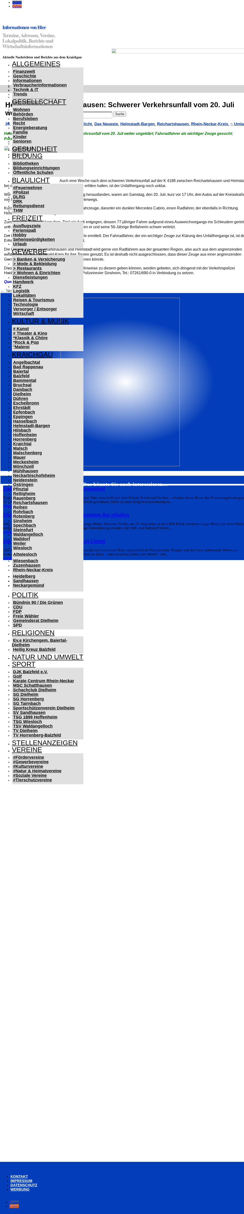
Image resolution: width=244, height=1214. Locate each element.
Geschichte (24, 76)
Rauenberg (24, 498)
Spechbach (24, 525)
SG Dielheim (25, 694)
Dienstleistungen (30, 277)
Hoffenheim (25, 434)
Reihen (20, 507)
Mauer (19, 457)
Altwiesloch (25, 554)
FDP (17, 611)
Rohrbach (23, 511)
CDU (17, 607)
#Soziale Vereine (30, 775)
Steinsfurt (23, 529)
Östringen (23, 484)
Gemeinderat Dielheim (35, 620)
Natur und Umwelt (47, 657)
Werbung (20, 1189)
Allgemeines (36, 64)
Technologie (25, 304)
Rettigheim (24, 493)
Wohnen (21, 109)
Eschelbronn (26, 403)
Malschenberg (27, 452)
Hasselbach (25, 421)
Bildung (27, 156)
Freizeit (27, 218)
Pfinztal (20, 489)
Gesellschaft (39, 102)
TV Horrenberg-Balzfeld (37, 735)
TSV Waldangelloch (33, 726)
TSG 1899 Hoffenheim (35, 717)
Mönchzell (23, 466)
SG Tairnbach (27, 703)
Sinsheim (22, 520)
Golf (17, 676)
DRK (17, 201)
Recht (19, 123)
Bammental (24, 380)
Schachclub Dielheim (34, 690)
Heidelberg (24, 576)
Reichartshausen (30, 502)
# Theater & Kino (30, 333)
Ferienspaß (24, 230)
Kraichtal (22, 443)
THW (18, 210)
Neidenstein (25, 480)
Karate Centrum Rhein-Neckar (43, 680)
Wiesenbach (25, 560)
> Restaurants (27, 268)
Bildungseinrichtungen (36, 168)
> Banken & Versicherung (39, 259)
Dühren (20, 398)
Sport (24, 664)
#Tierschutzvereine (32, 780)
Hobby (19, 235)
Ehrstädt (21, 407)
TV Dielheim (25, 730)
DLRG (19, 196)
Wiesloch (22, 548)
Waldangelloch (28, 534)
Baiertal (21, 371)
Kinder (20, 136)
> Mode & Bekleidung (35, 263)
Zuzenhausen (27, 565)
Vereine (27, 750)
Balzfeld (21, 376)
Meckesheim (26, 462)
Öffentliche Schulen (33, 172)
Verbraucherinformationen (40, 85)
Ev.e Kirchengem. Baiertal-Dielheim (39, 642)
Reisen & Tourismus (33, 300)
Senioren (22, 141)
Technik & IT (25, 89)
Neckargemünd (28, 585)
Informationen (27, 80)
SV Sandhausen (29, 712)
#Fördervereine (28, 757)
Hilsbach (22, 430)
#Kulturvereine (28, 766)
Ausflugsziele (27, 225)
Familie (20, 132)
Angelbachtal (26, 362)
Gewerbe (29, 251)
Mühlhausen (25, 471)
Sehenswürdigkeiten (34, 239)
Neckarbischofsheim (34, 475)
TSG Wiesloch (27, 721)
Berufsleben (25, 118)
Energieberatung (30, 127)
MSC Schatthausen (32, 685)
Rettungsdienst (28, 205)
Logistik (21, 290)
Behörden (23, 114)
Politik (25, 595)
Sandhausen (26, 580)
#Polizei (21, 192)
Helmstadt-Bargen (31, 425)
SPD (17, 625)
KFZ (17, 286)
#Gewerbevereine (31, 761)
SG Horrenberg (28, 699)
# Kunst (21, 328)
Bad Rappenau (28, 366)
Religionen (33, 633)
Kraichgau (32, 354)
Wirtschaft (23, 313)
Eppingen (23, 416)
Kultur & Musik (40, 321)
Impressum (21, 1181)
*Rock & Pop (26, 342)
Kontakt (19, 1176)
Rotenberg (24, 516)
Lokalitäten (24, 295)
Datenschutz (23, 1185)
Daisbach (22, 389)
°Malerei (21, 346)
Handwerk (23, 281)
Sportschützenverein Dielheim (44, 708)
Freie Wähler (26, 616)
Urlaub (20, 244)
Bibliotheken (26, 163)
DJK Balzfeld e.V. (30, 671)
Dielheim (22, 394)
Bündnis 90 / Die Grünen (38, 602)
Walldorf (21, 538)
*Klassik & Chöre (30, 337)
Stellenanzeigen (45, 743)
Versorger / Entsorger (35, 309)
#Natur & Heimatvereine (37, 771)
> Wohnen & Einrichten (36, 272)
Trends (20, 94)
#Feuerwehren (27, 187)
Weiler (19, 543)
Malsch (20, 448)
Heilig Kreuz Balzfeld (34, 649)
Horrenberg (24, 439)
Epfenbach (24, 412)
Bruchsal (22, 385)
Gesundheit (34, 149)
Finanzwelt (24, 71)
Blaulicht (31, 180)
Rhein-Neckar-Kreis (33, 569)
